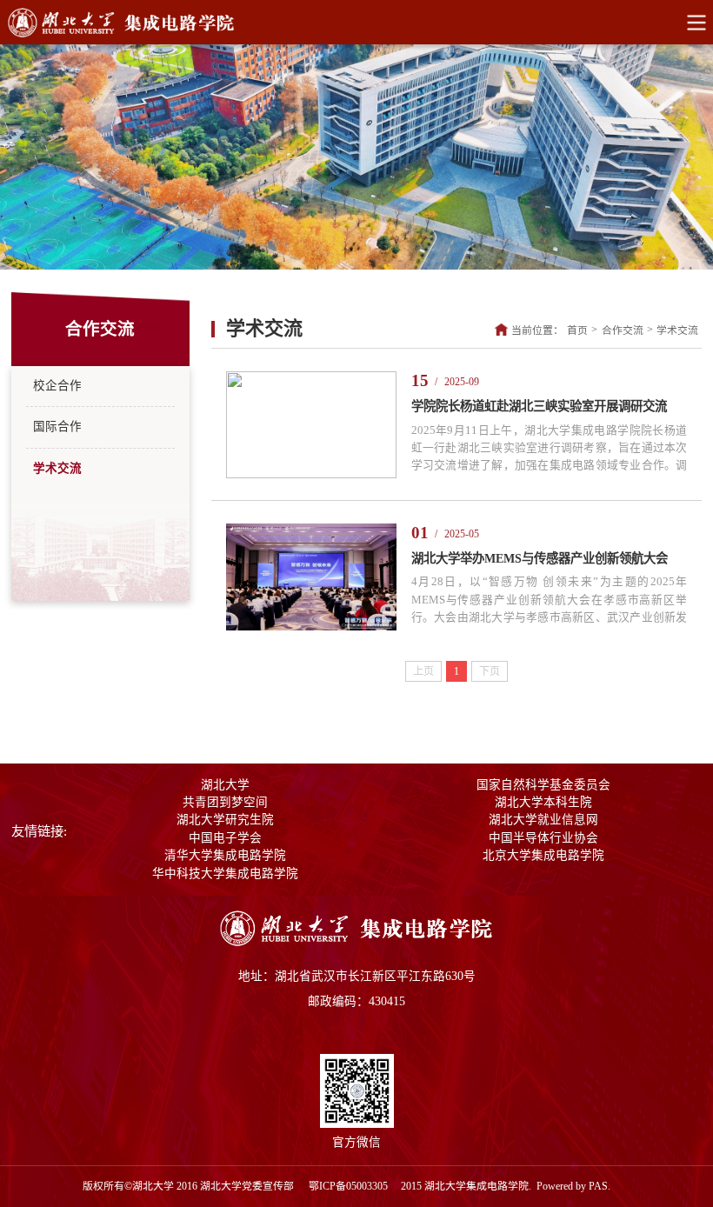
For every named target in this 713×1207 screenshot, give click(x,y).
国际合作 (57, 426)
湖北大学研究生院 (225, 819)
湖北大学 (225, 784)
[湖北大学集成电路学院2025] (356, 943)
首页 (577, 330)
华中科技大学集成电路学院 (225, 873)
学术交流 (57, 468)
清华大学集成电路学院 (225, 855)
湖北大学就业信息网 (543, 819)
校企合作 (57, 385)
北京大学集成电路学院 (543, 855)
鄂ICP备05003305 (349, 1186)
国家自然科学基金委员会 (543, 784)
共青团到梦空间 (225, 802)
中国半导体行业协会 (543, 837)
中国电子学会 (225, 837)
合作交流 (622, 330)
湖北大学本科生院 (543, 802)
